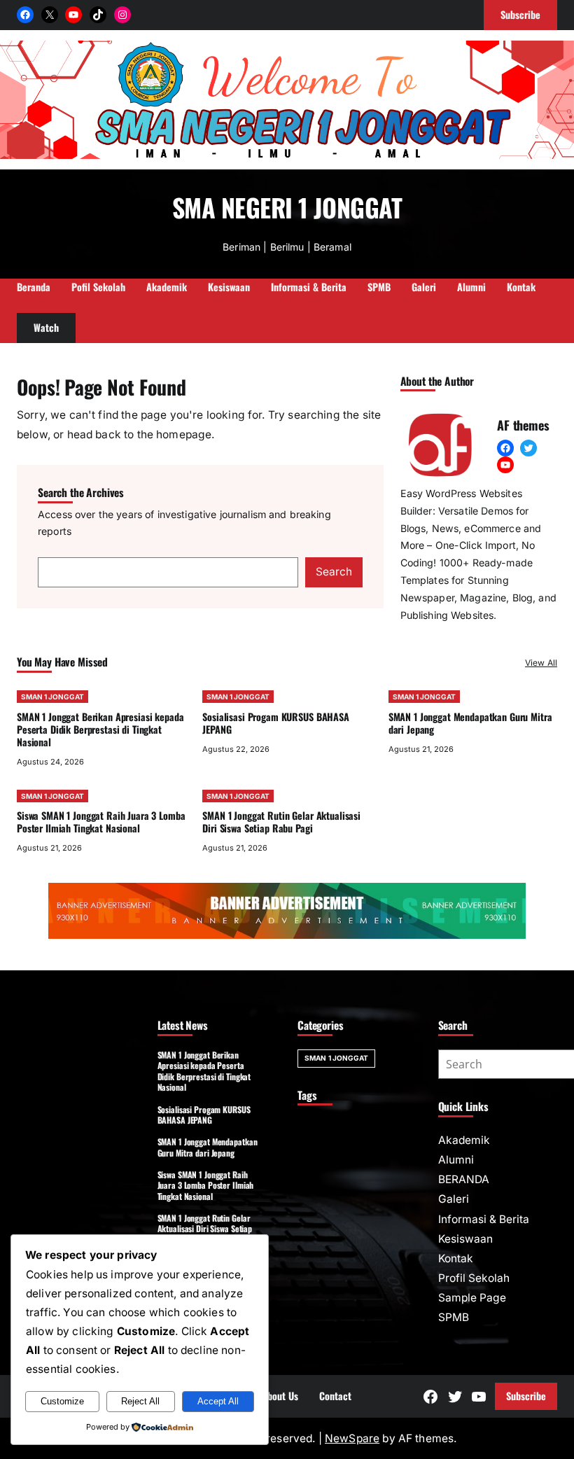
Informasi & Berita (483, 1219)
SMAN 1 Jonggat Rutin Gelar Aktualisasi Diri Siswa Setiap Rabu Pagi (281, 821)
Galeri (453, 1199)
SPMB (453, 1317)
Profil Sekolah (474, 1278)
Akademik (464, 1140)
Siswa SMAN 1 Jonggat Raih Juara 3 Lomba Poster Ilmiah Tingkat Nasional (101, 821)
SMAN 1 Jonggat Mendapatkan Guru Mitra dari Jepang (470, 723)
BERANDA (463, 1179)
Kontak (455, 1258)
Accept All (218, 1401)
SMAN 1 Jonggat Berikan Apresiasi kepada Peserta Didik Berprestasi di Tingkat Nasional (100, 729)
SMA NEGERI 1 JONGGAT (287, 206)
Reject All (140, 1401)
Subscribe (526, 1395)
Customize (62, 1401)
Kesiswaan (465, 1238)
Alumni (456, 1159)
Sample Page (472, 1297)
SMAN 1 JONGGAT (52, 696)
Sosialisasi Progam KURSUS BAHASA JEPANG (275, 723)
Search (334, 571)
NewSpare (352, 1438)
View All (541, 662)
